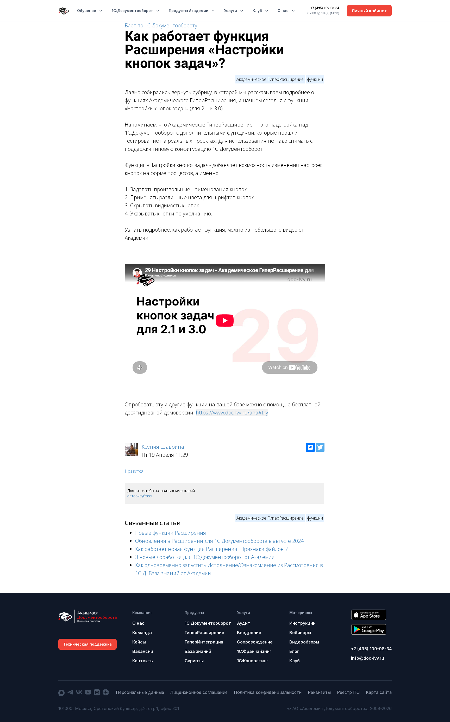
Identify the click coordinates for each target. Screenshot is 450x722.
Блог (294, 651)
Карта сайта (379, 692)
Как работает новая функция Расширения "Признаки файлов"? (211, 548)
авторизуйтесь (140, 495)
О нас (283, 10)
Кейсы (139, 642)
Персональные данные (140, 692)
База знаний (198, 651)
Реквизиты (319, 692)
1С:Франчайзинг (254, 651)
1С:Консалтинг (252, 660)
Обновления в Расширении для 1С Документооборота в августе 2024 (219, 540)
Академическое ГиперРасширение (270, 79)
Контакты (142, 660)
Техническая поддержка (87, 644)
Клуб (257, 10)
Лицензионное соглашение (199, 692)
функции (315, 79)
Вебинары (300, 632)
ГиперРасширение (204, 632)
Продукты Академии (188, 10)
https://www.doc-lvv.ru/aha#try (232, 412)
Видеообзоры (304, 642)
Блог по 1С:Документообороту (161, 25)
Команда (142, 632)
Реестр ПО (348, 692)
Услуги (230, 10)
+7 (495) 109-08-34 (324, 8)
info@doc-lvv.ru (367, 658)
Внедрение (249, 632)
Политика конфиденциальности (268, 692)
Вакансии (142, 651)
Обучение (86, 10)
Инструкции (302, 623)
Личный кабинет (369, 10)
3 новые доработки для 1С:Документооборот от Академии (205, 557)
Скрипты (194, 660)
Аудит (243, 623)
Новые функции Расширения (170, 532)
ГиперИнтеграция (204, 642)
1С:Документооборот (132, 10)
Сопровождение (255, 642)
